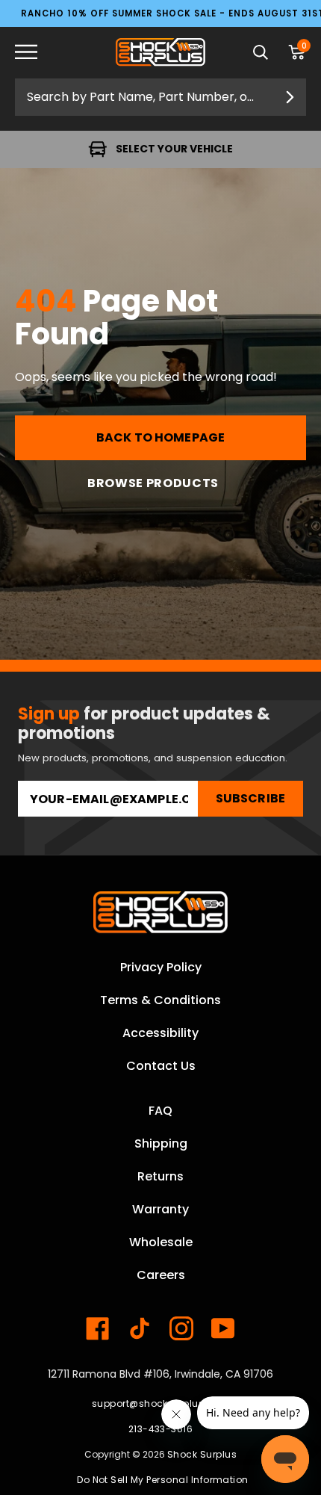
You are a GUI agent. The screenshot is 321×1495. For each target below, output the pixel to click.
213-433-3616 (160, 1429)
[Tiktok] (140, 1328)
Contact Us (161, 1065)
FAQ (160, 1110)
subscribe (250, 798)
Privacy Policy (161, 967)
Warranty (160, 1209)
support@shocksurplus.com (161, 1403)
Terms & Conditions (160, 1000)
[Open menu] (37, 52)
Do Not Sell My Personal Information (163, 1479)
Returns (160, 1176)
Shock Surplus (202, 1454)
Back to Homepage (160, 437)
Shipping (160, 1143)
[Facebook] (98, 1328)
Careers (161, 1275)
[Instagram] (181, 1328)
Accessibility (160, 1032)
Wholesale (161, 1242)
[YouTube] (223, 1328)
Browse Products (153, 483)
